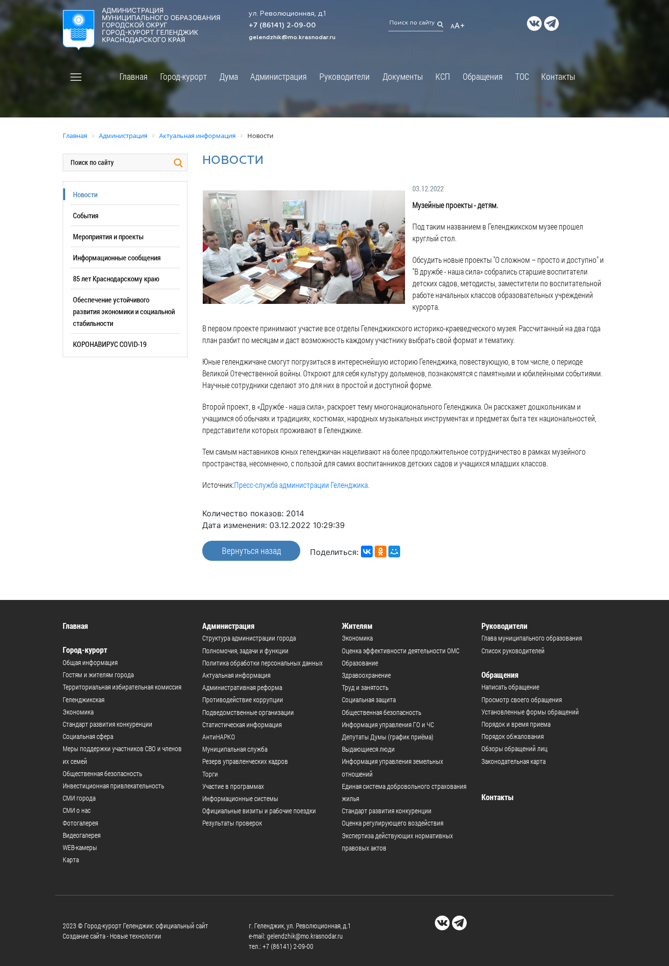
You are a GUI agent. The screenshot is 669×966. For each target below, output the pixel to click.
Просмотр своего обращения (521, 699)
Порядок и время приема (515, 724)
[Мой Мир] (394, 551)
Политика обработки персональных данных (262, 662)
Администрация (278, 76)
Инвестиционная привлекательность (113, 785)
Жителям (357, 626)
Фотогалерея (80, 823)
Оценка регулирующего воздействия (392, 823)
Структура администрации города (249, 638)
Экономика (78, 711)
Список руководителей (513, 650)
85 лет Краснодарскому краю (116, 278)
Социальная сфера (88, 736)
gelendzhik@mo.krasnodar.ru (292, 38)
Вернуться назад (251, 550)
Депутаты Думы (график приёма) (387, 736)
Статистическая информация (242, 724)
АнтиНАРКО (218, 736)
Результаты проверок (232, 823)
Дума (228, 76)
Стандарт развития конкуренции (107, 724)
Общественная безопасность (102, 773)
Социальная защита (369, 699)
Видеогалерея (81, 835)
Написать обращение (510, 686)
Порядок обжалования (512, 736)
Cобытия (85, 215)
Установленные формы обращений (530, 711)
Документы (402, 76)
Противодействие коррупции (242, 699)
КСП (442, 76)
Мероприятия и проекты (108, 236)
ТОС (522, 76)
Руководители (344, 76)
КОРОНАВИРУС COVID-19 (109, 344)
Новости (85, 194)
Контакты (558, 76)
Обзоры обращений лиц (514, 748)
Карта (71, 859)
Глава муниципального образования (531, 638)
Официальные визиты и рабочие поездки (259, 810)
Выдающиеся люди (368, 749)
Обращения (482, 76)
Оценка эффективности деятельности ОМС (400, 650)
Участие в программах (233, 786)
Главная (133, 76)
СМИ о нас (77, 810)
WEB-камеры (80, 847)
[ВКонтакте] (367, 551)
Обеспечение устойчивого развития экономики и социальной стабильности (124, 311)
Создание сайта (84, 936)
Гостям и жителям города (98, 674)
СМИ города (79, 798)
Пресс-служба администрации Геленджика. (301, 485)
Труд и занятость (365, 687)
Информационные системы (240, 798)
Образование (360, 662)
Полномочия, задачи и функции (245, 650)
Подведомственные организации (248, 712)
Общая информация (90, 662)
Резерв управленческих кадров (245, 761)
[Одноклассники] (380, 551)
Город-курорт (183, 76)
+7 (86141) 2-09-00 (282, 25)
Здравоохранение (366, 675)
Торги (210, 774)
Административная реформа (242, 687)
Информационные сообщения (117, 257)
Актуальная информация (236, 675)
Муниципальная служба (234, 749)
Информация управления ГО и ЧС (388, 724)
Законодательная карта (513, 761)
